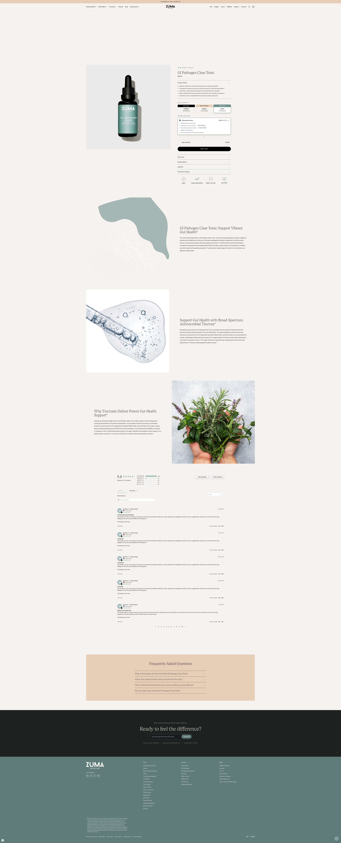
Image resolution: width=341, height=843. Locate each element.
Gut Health (146, 779)
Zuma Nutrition (93, 836)
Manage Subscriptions (188, 771)
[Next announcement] (254, 1)
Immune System (148, 781)
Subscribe (186, 736)
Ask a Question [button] (202, 477)
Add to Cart (204, 149)
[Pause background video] (337, 753)
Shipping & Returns (186, 784)
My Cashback (185, 768)
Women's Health (148, 806)
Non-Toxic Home (148, 789)
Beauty (145, 768)
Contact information (137, 836)
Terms (221, 771)
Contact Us (184, 781)
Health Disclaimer (224, 779)
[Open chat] (336, 838)
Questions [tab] (132, 490)
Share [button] (120, 526)
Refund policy (102, 836)
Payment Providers (225, 776)
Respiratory (146, 795)
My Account (184, 765)
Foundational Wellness (149, 776)
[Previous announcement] (87, 1)
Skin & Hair (146, 798)
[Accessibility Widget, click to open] (2, 840)
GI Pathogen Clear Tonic (123, 522)
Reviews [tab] (120, 490)
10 (182, 626)
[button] (249, 7)
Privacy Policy (223, 773)
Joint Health (146, 784)
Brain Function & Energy (150, 771)
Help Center (184, 779)
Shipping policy (127, 836)
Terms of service (118, 836)
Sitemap (221, 768)
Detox (145, 773)
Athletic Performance (149, 765)
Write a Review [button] (217, 477)
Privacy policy (110, 836)
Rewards (183, 773)
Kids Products (147, 787)
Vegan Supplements (149, 803)
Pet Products (147, 792)
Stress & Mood (147, 800)
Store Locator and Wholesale (227, 781)
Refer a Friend (185, 776)
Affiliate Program (224, 765)
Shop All (145, 808)
